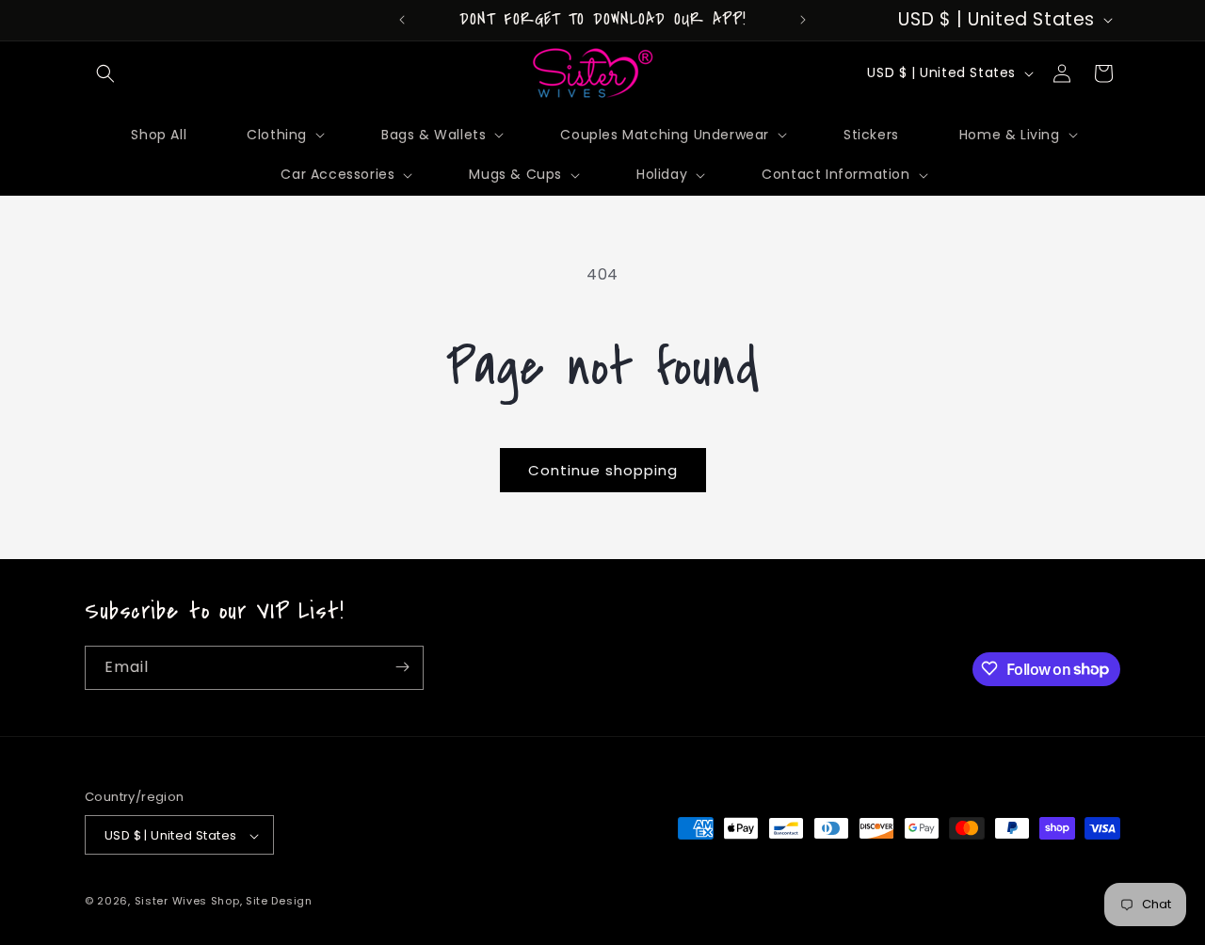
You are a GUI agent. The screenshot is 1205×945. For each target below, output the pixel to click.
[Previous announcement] (402, 20)
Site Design (279, 901)
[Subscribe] (402, 667)
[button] (105, 73)
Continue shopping (603, 470)
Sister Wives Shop (187, 901)
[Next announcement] (803, 20)
